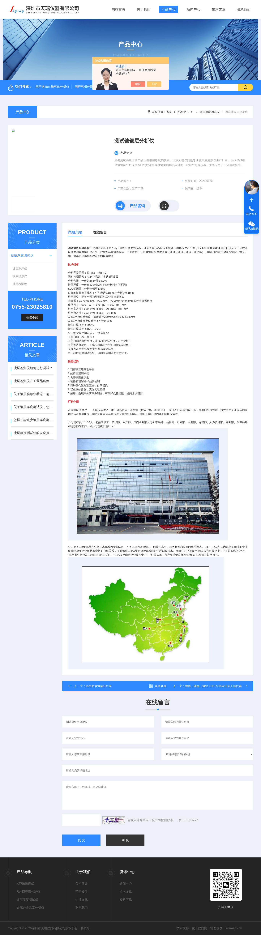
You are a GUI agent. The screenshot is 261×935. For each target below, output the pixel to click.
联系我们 (243, 9)
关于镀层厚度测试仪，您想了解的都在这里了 (33, 407)
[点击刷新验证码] (113, 820)
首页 (169, 111)
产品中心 (168, 9)
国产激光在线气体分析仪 (52, 86)
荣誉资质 (81, 891)
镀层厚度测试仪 (209, 111)
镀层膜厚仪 (20, 276)
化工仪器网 (199, 928)
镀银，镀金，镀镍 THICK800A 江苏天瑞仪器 (213, 686)
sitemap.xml (233, 928)
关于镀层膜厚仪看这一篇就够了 (33, 394)
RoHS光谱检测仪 (28, 891)
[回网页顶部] (251, 200)
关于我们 (143, 9)
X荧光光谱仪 (25, 883)
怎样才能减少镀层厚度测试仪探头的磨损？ (33, 420)
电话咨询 (251, 214)
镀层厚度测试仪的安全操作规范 (33, 433)
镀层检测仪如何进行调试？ (33, 368)
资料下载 (126, 899)
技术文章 (218, 9)
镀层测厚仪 (20, 268)
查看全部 (32, 317)
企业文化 (81, 899)
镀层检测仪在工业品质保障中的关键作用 (33, 381)
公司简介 (81, 883)
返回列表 (160, 686)
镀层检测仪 (20, 283)
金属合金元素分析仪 (30, 907)
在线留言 (100, 232)
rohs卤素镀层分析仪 (99, 686)
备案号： (87, 928)
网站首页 (118, 9)
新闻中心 (193, 9)
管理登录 (216, 928)
